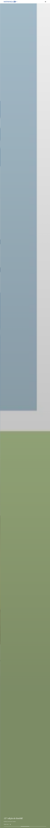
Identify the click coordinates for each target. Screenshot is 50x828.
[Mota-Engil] (10, 2)
